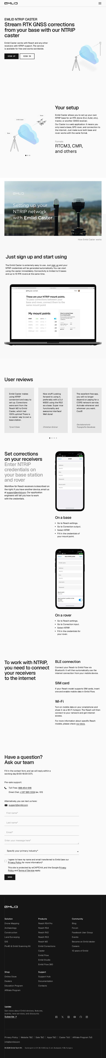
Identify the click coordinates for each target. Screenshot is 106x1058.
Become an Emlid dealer (83, 941)
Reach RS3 (43, 937)
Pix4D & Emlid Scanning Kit (18, 946)
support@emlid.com (16, 492)
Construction (11, 932)
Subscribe (9, 1016)
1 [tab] (25, 155)
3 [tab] (29, 155)
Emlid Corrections (46, 946)
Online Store (11, 976)
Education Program (14, 985)
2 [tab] (27, 155)
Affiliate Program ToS (82, 1037)
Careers (75, 946)
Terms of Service (26, 870)
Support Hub (44, 976)
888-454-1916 (24, 788)
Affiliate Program (12, 990)
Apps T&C (51, 1037)
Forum (75, 928)
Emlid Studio (44, 960)
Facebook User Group (82, 932)
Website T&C (27, 1037)
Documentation (45, 981)
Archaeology (10, 928)
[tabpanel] (27, 132)
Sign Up (11, 56)
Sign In (27, 56)
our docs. (80, 723)
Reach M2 (43, 941)
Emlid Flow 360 (45, 964)
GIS (6, 941)
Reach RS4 (43, 928)
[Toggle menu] (100, 3)
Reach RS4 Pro (45, 923)
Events (75, 937)
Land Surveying (12, 937)
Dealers (8, 981)
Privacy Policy (14, 862)
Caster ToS (64, 1037)
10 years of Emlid (80, 950)
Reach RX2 (43, 932)
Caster (41, 950)
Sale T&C (40, 1037)
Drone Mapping (12, 923)
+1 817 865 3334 (27, 792)
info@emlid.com (12, 1042)
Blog (74, 923)
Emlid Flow (43, 955)
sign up (55, 265)
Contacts (42, 985)
